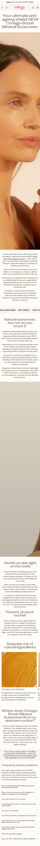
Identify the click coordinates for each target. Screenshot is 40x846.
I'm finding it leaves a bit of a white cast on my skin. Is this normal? (19, 805)
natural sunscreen (12, 756)
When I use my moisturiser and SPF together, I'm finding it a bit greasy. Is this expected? (18, 793)
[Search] (7, 7)
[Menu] (2, 7)
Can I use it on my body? (10, 810)
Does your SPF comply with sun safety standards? (18, 839)
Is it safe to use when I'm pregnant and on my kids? (19, 815)
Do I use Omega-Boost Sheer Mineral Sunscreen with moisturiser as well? (18, 786)
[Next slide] (36, 676)
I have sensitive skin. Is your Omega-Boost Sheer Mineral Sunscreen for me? (18, 821)
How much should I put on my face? (14, 799)
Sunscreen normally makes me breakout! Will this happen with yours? (18, 828)
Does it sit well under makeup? (12, 834)
